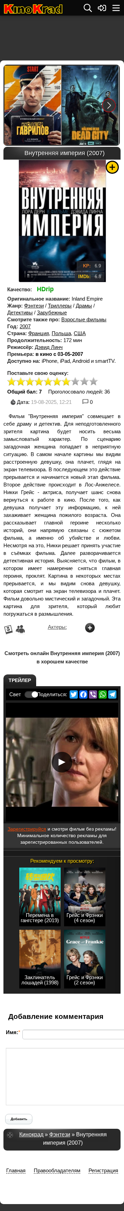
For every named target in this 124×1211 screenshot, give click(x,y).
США (80, 333)
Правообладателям (57, 1170)
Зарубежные (52, 312)
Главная (15, 1170)
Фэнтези (34, 306)
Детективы (20, 312)
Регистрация (103, 1170)
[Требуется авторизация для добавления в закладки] (112, 167)
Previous (14, 105)
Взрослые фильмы (83, 319)
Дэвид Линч (49, 347)
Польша (61, 333)
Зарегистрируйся (27, 829)
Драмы (84, 306)
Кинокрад (31, 1134)
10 (93, 382)
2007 (25, 326)
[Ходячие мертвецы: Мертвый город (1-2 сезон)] (90, 105)
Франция (38, 333)
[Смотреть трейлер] (62, 762)
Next (109, 105)
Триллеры (60, 306)
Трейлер (20, 680)
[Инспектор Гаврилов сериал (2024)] (32, 105)
